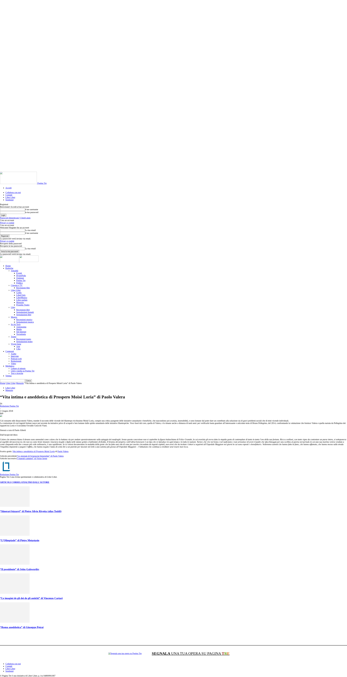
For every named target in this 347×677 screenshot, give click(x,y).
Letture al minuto (18, 368)
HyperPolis (21, 275)
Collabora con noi (13, 192)
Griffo (19, 293)
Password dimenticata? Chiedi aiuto (15, 218)
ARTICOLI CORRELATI (12, 482)
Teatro (13, 337)
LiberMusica (21, 297)
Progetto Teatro (22, 305)
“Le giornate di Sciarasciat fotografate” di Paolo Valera (40, 456)
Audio (13, 354)
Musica (14, 317)
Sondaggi (9, 200)
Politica (19, 283)
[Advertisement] (49, 637)
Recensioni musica (24, 319)
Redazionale (16, 361)
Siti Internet (21, 332)
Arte (18, 346)
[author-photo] (6, 472)
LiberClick (20, 295)
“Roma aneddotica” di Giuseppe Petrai (22, 627)
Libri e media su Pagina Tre (22, 371)
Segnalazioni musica (25, 322)
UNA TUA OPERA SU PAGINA (191, 653)
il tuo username (31, 209)
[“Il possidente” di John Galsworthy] (15, 564)
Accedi (8, 188)
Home (8, 266)
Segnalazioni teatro (24, 341)
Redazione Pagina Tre (9, 406)
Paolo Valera (62, 451)
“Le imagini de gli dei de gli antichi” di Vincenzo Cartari (31, 598)
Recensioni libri (23, 310)
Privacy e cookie (7, 223)
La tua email (30, 230)
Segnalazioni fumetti (25, 312)
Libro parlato (21, 300)
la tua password (31, 212)
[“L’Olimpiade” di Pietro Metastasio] (15, 535)
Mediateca (9, 366)
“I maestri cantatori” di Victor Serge (32, 458)
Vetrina (8, 376)
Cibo (18, 349)
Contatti (8, 195)
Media (19, 329)
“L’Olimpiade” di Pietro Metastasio (19, 540)
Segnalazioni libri (23, 315)
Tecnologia (21, 334)
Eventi (19, 273)
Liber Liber (10, 197)
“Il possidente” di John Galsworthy (19, 569)
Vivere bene (16, 344)
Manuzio (20, 302)
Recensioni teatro (23, 339)
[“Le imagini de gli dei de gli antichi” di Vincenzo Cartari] (15, 593)
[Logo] (10, 261)
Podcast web (16, 359)
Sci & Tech (15, 324)
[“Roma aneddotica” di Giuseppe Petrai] (15, 622)
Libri (13, 307)
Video (13, 363)
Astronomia (21, 327)
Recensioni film (23, 288)
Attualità (14, 271)
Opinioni (20, 278)
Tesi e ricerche (17, 373)
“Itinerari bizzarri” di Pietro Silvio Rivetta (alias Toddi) (30, 511)
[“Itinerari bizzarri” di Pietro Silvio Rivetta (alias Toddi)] (15, 506)
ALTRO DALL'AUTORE (37, 482)
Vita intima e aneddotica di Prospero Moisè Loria (33, 451)
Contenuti (9, 351)
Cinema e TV (17, 285)
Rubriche (9, 268)
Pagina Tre (20, 280)
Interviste (15, 356)
